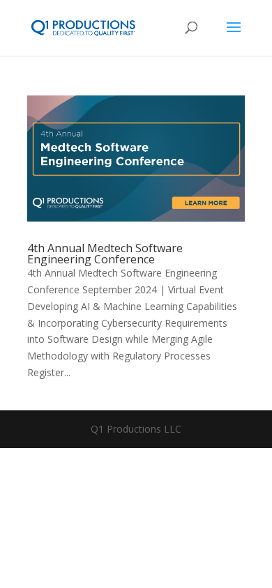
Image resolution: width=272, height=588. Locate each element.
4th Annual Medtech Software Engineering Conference (105, 253)
